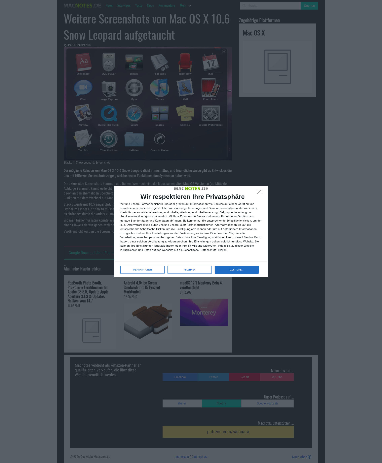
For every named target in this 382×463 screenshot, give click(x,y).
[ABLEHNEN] (260, 193)
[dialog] (191, 231)
